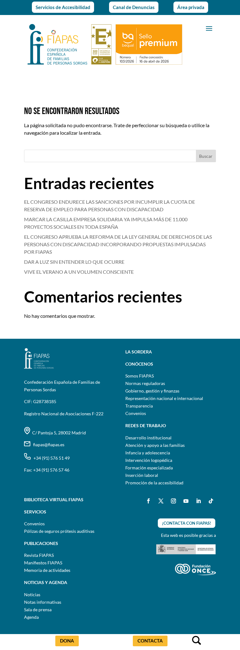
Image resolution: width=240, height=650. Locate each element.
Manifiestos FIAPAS (43, 562)
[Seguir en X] (161, 501)
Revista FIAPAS (39, 555)
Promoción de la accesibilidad (154, 482)
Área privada (190, 7)
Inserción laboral (141, 475)
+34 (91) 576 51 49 (50, 458)
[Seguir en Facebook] (148, 501)
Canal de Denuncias (134, 7)
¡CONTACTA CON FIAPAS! (186, 523)
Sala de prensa (38, 609)
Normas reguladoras (145, 383)
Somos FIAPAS (139, 375)
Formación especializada (149, 467)
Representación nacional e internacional (164, 398)
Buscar (205, 156)
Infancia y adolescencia (147, 452)
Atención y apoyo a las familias (155, 445)
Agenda (31, 617)
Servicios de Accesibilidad (63, 7)
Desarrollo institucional (148, 437)
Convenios (135, 413)
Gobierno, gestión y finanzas (152, 390)
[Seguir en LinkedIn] (198, 501)
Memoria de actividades (47, 570)
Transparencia (139, 405)
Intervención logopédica (148, 460)
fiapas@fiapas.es (47, 444)
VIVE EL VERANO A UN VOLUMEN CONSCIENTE (79, 272)
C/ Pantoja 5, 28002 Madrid (58, 432)
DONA (67, 640)
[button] (209, 28)
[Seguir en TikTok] (211, 501)
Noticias (32, 594)
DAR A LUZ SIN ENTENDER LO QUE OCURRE (74, 262)
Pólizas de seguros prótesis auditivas (59, 531)
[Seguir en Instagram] (173, 501)
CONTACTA (150, 640)
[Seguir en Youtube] (186, 501)
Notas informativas (42, 602)
